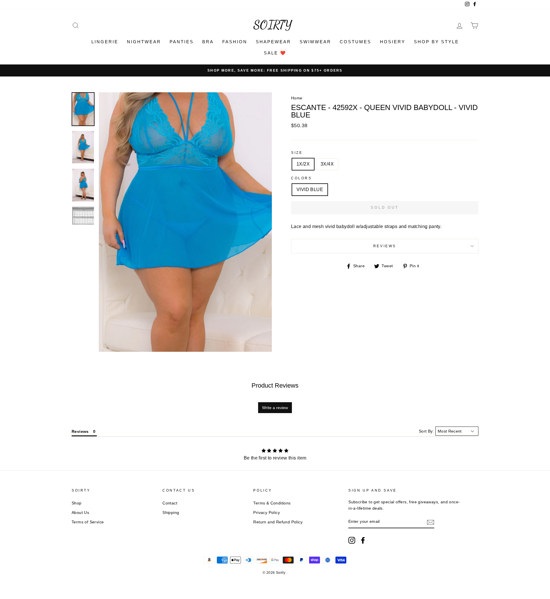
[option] (275, 70)
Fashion (234, 41)
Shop (77, 503)
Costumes (355, 41)
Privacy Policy (266, 512)
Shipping (170, 512)
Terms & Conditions (271, 503)
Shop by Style (436, 41)
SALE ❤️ (275, 52)
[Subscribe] (430, 522)
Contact (169, 503)
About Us (80, 512)
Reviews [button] (80, 431)
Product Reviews (275, 385)
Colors (301, 178)
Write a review (275, 407)
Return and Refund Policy (277, 522)
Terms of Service (88, 522)
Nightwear (144, 41)
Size (296, 153)
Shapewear (273, 41)
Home (296, 98)
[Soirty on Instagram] (351, 540)
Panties (182, 41)
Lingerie (104, 41)
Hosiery (392, 41)
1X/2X (303, 164)
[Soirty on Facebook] (363, 540)
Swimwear (315, 41)
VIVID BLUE (309, 189)
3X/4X (327, 164)
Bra (208, 41)
